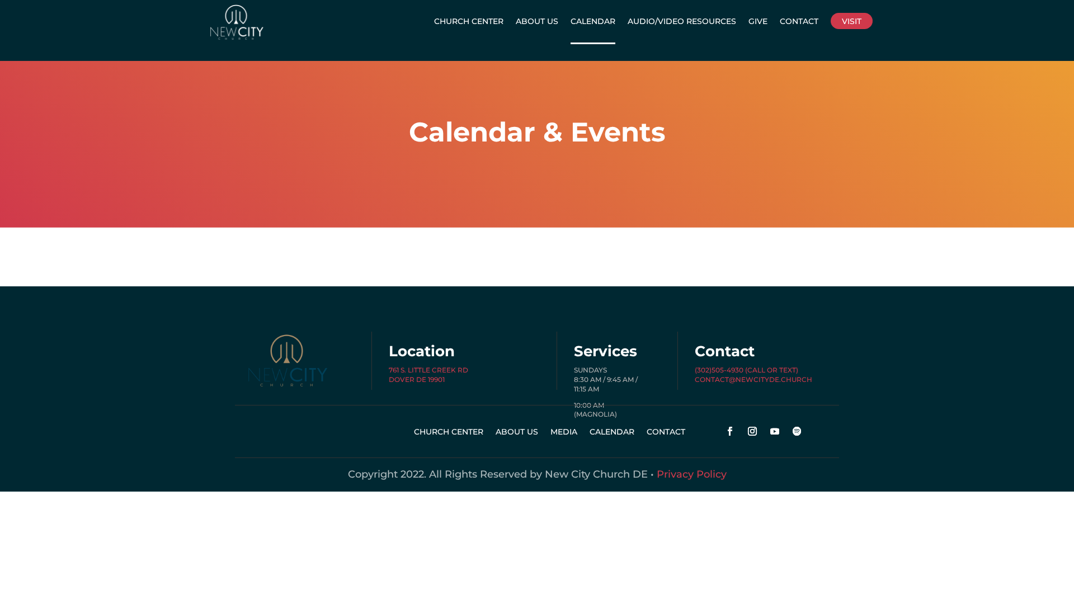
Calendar (593, 21)
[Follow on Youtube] (775, 431)
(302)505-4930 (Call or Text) (746, 370)
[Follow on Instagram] (752, 431)
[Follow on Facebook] (730, 431)
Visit (851, 21)
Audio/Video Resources (682, 21)
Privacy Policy (692, 474)
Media (563, 432)
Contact (799, 21)
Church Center (468, 21)
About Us (537, 21)
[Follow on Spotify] (797, 431)
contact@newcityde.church (753, 379)
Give (757, 21)
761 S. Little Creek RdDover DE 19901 (428, 375)
